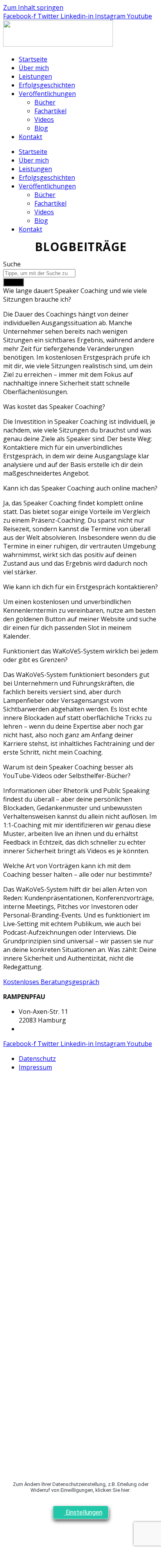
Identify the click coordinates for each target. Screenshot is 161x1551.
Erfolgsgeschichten (47, 85)
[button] (80, 295)
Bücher (44, 102)
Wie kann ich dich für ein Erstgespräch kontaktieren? (80, 587)
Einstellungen (83, 1512)
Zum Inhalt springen (33, 7)
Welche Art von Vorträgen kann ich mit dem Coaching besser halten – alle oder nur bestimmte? (77, 870)
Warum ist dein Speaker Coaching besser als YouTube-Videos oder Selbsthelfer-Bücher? (68, 771)
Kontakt (30, 136)
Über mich (34, 67)
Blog (41, 128)
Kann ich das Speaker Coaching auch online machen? (80, 488)
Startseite (33, 59)
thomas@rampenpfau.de (55, 1028)
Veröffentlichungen (47, 93)
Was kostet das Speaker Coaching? (54, 406)
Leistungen (35, 76)
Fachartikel (50, 111)
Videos (44, 119)
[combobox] (39, 273)
